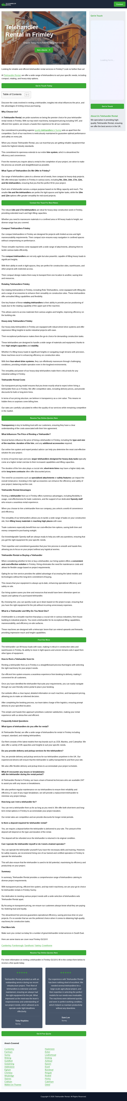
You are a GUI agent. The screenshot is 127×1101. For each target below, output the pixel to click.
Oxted (47, 1085)
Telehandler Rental (12, 75)
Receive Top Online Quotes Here (44, 418)
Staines (7, 1079)
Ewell (47, 1067)
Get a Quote (42, 50)
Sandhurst (28, 945)
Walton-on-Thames (12, 1085)
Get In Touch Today (44, 86)
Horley (48, 1079)
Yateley (37, 945)
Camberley (6, 945)
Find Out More (44, 640)
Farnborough (17, 945)
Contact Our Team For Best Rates (44, 203)
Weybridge (9, 1076)
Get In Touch (107, 106)
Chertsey (8, 1073)
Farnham (8, 1052)
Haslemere (50, 1049)
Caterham (49, 1082)
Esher (47, 1052)
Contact (119, 4)
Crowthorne (47, 945)
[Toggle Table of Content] (25, 95)
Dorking (48, 1058)
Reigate (48, 1073)
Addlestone (9, 1067)
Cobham (8, 1082)
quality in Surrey (48, 130)
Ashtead (48, 1061)
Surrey (7, 1055)
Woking (7, 1058)
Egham (7, 1070)
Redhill (48, 1076)
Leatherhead (50, 1055)
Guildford (8, 1061)
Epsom (48, 1064)
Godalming (9, 1064)
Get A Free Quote (44, 1034)
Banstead (49, 1070)
